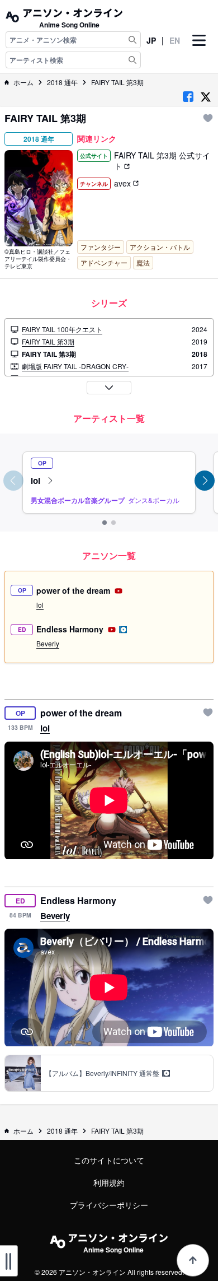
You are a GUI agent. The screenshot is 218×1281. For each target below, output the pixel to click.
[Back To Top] (193, 1260)
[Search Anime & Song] (132, 39)
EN (174, 40)
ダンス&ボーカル (153, 500)
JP (151, 40)
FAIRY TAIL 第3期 (117, 82)
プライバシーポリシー (109, 1204)
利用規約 (109, 1182)
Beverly (47, 643)
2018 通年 (62, 82)
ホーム (23, 82)
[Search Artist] (132, 60)
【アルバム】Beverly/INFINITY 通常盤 (103, 1073)
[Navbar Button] (199, 49)
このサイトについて (109, 1160)
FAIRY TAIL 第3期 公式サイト (162, 160)
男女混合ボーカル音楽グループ (78, 500)
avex (123, 183)
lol (36, 480)
